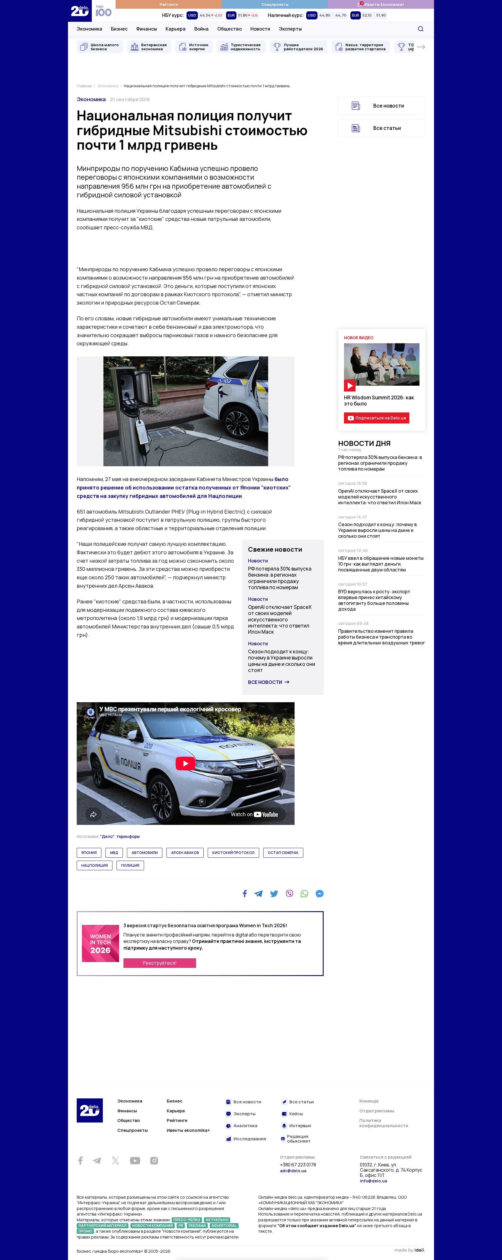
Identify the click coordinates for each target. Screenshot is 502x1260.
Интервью (300, 1125)
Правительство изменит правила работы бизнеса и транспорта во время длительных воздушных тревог (381, 637)
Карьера (176, 29)
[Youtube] (135, 1160)
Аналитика (245, 1125)
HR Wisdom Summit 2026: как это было (379, 400)
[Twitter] (274, 894)
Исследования (250, 1138)
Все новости (265, 682)
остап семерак (283, 852)
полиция (130, 865)
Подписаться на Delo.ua (381, 418)
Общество (229, 29)
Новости (260, 29)
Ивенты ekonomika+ (188, 1130)
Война (201, 29)
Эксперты (290, 29)
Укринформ (128, 836)
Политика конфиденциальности (383, 1123)
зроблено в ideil (409, 1250)
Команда (369, 1101)
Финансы (146, 29)
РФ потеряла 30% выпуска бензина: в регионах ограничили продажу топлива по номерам (279, 578)
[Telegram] (258, 894)
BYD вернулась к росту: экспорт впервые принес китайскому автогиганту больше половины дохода (374, 600)
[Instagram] (154, 1160)
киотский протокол (233, 852)
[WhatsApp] (304, 894)
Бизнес (119, 29)
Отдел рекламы (376, 1111)
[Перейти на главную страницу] (80, 11)
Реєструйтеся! (160, 963)
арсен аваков (185, 852)
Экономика (89, 29)
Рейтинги (168, 4)
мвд (114, 852)
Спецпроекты (274, 4)
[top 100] (104, 11)
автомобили (145, 852)
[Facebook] (245, 893)
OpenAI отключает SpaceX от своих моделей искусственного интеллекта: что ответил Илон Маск (280, 619)
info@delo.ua (373, 1181)
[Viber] (289, 894)
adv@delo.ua (293, 1170)
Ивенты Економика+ (380, 4)
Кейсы (296, 1113)
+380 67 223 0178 (298, 1165)
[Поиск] (420, 28)
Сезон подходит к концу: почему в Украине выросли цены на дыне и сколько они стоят (281, 660)
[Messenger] (319, 894)
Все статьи (387, 128)
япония (89, 852)
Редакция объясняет (299, 1139)
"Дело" (107, 836)
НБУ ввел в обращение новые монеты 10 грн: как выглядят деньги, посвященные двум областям (381, 564)
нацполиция (94, 865)
